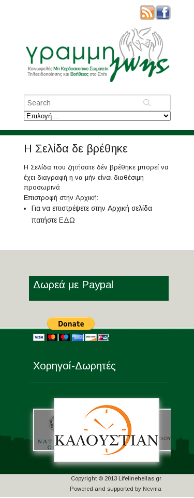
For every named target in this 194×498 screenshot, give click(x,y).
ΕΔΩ (67, 220)
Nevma (152, 489)
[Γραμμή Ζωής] (97, 83)
